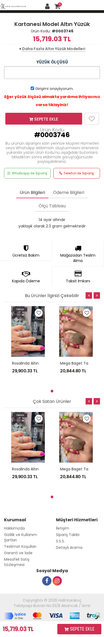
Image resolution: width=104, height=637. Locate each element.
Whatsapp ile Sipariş (29, 173)
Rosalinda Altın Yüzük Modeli (38, 363)
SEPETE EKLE (45, 119)
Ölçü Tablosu (52, 206)
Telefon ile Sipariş (78, 173)
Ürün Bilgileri (32, 192)
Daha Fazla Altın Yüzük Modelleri (53, 48)
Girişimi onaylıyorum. (54, 88)
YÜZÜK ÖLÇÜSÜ (52, 62)
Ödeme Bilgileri (68, 192)
